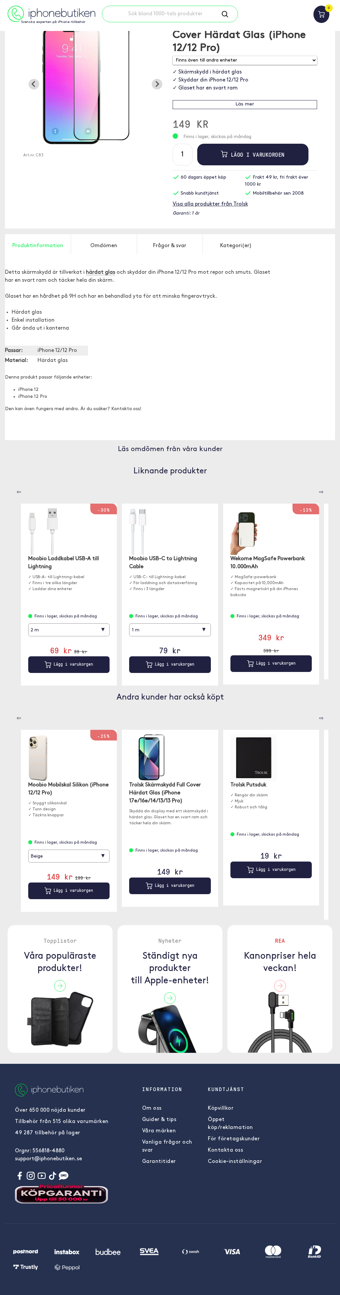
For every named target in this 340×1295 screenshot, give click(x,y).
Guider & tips (159, 1119)
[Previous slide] (34, 84)
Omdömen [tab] (103, 245)
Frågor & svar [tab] (169, 245)
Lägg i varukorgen (255, 154)
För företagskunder (234, 1139)
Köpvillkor (220, 1108)
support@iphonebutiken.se (48, 1159)
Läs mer (244, 104)
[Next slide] (157, 84)
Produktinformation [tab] (37, 245)
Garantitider (159, 1161)
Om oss (152, 1108)
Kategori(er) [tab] (236, 245)
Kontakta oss (225, 1150)
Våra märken (159, 1131)
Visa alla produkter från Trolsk (210, 204)
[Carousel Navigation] (14, 489)
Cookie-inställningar (235, 1161)
